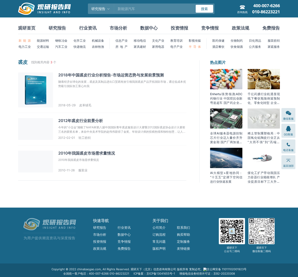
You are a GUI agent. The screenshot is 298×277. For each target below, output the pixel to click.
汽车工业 (61, 46)
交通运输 (43, 46)
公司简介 (159, 227)
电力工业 (25, 46)
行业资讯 (88, 28)
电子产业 (176, 46)
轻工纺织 (85, 137)
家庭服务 (274, 46)
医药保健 (218, 40)
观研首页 (27, 28)
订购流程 (159, 234)
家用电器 (158, 46)
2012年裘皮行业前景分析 (80, 120)
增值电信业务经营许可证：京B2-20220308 (207, 273)
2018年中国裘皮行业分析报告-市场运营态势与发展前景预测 (111, 75)
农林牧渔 (98, 46)
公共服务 (255, 46)
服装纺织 (274, 40)
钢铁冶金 (61, 40)
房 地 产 (121, 46)
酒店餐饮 (218, 46)
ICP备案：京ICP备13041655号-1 (154, 273)
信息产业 (121, 40)
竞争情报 (210, 28)
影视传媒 (195, 40)
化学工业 (80, 40)
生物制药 (237, 40)
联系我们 (183, 227)
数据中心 (149, 28)
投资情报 (179, 28)
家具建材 (140, 46)
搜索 (204, 9)
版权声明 (159, 248)
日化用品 (255, 40)
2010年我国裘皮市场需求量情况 (86, 153)
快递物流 (80, 46)
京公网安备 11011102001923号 (227, 269)
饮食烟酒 (237, 46)
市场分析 (118, 28)
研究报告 (57, 28)
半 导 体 (195, 46)
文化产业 (158, 40)
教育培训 (176, 40)
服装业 (82, 170)
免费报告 (271, 28)
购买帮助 (183, 234)
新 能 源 (25, 40)
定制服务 (183, 241)
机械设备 (98, 40)
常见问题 (159, 241)
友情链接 (183, 248)
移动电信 (140, 40)
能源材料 (43, 40)
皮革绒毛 (85, 105)
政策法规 (240, 28)
